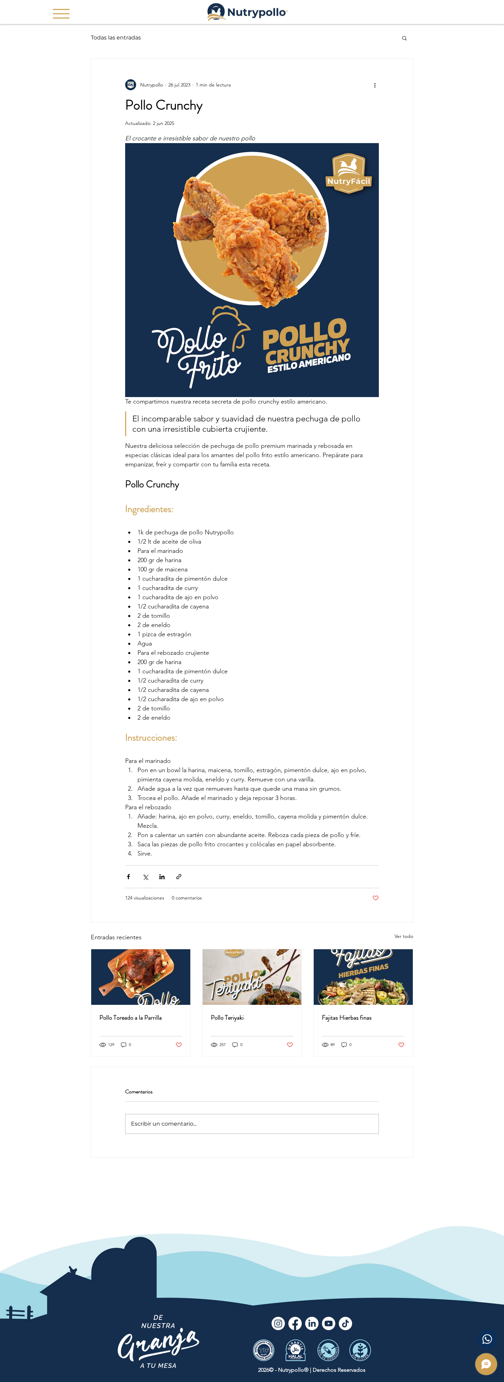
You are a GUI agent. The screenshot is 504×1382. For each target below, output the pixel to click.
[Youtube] (328, 1323)
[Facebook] (295, 1323)
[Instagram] (278, 1323)
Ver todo (404, 936)
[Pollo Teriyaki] (252, 977)
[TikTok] (345, 1323)
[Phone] (487, 1339)
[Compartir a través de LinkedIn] (162, 876)
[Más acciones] (375, 85)
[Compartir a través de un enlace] (179, 876)
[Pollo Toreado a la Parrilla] (140, 977)
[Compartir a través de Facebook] (128, 876)
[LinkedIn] (312, 1323)
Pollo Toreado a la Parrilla (130, 1017)
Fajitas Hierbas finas (347, 1017)
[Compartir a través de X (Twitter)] (145, 876)
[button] (61, 14)
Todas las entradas (116, 37)
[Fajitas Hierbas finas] (363, 977)
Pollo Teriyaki (227, 1017)
